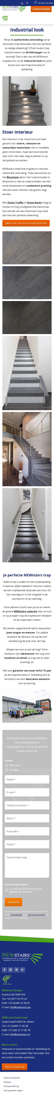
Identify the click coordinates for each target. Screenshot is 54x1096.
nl (22, 3)
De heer (14, 770)
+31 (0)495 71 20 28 (17, 1026)
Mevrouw (15, 765)
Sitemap (7, 1082)
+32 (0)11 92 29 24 (45, 3)
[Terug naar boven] (14, 1090)
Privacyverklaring (11, 1086)
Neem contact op (14, 1066)
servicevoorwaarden (36, 914)
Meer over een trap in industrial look (26, 223)
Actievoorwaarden (12, 1077)
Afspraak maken (41, 9)
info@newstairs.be (20, 1007)
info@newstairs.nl (20, 1034)
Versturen (13, 902)
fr (27, 3)
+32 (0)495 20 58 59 (19, 1003)
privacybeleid (16, 914)
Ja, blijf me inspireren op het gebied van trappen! (25, 890)
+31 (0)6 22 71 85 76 (19, 1030)
